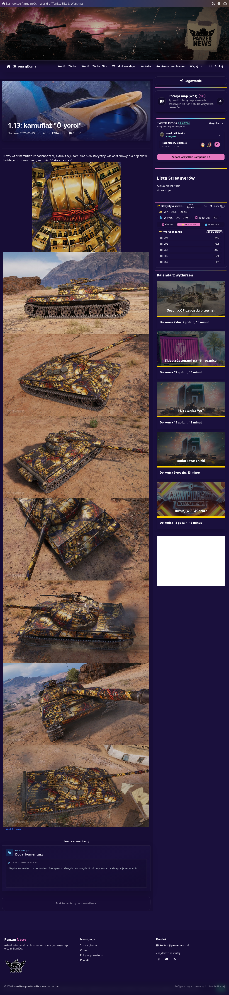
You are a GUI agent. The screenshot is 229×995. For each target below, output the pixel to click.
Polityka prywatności (92, 955)
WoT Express (13, 829)
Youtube (146, 66)
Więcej (194, 66)
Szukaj (219, 66)
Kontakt (84, 960)
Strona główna (24, 66)
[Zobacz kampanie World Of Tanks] (220, 135)
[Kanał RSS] (213, 3)
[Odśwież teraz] (210, 206)
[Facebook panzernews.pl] (219, 3)
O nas (83, 950)
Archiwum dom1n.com (170, 66)
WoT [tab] (190, 224)
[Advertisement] (191, 561)
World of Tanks (67, 66)
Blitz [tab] (169, 224)
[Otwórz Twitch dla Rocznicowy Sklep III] (217, 144)
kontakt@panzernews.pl (174, 945)
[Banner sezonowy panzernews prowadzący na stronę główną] (114, 36)
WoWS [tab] (213, 224)
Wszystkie (214, 123)
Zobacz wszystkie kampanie (189, 157)
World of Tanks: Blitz (94, 66)
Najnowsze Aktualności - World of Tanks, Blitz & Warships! (45, 4)
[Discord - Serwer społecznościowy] (225, 3)
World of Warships (123, 66)
